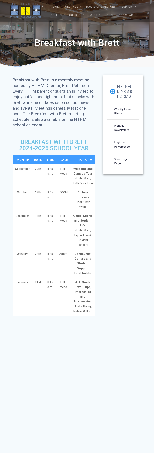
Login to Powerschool (122, 144)
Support (128, 6)
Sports (95, 15)
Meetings (71, 6)
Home (55, 6)
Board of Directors (101, 6)
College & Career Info (67, 15)
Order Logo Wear (120, 15)
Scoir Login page (121, 161)
